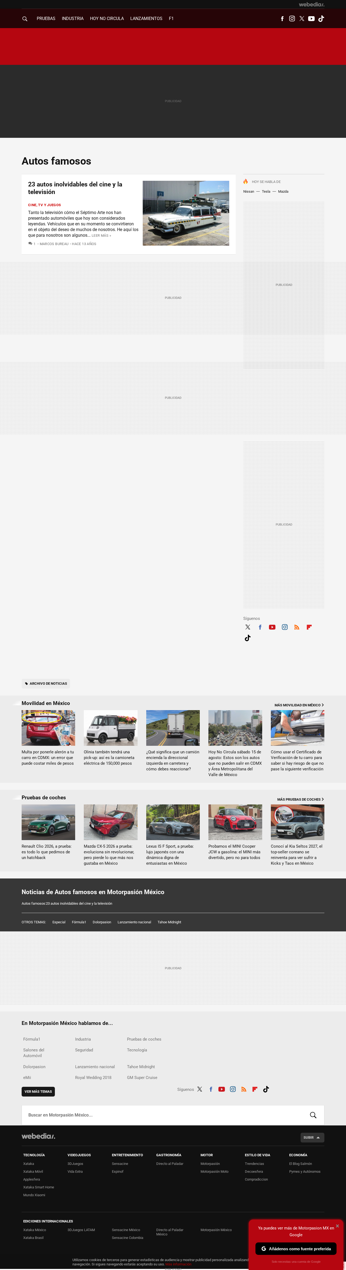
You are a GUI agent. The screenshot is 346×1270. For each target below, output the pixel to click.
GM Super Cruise (142, 1077)
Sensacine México (126, 1230)
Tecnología (137, 1050)
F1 (171, 18)
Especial (58, 922)
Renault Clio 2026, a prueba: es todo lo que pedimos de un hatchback (47, 852)
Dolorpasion (102, 922)
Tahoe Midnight (169, 922)
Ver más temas (38, 1091)
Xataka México (34, 1230)
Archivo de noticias (48, 683)
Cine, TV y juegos (44, 205)
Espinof (118, 1171)
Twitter (301, 18)
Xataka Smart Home (38, 1187)
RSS (296, 626)
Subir (309, 1137)
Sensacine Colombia (127, 1238)
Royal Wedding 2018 (93, 1077)
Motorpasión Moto (214, 1171)
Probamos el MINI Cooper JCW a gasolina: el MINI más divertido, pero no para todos (234, 852)
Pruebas (46, 18)
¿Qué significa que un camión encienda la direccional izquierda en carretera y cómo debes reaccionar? (172, 760)
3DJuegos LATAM (81, 1230)
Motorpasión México (216, 1230)
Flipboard (309, 626)
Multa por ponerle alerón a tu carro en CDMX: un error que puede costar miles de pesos (48, 758)
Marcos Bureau (54, 244)
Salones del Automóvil (33, 1053)
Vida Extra (75, 1171)
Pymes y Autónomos (305, 1171)
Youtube (311, 18)
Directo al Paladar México (169, 1232)
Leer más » (101, 235)
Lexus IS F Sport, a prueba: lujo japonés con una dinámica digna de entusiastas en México (170, 855)
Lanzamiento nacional (134, 922)
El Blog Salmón (300, 1164)
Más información (178, 1264)
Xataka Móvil (33, 1171)
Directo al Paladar (169, 1164)
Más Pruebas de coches (299, 799)
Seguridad (84, 1050)
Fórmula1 (79, 922)
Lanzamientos (146, 18)
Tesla (266, 191)
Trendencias (254, 1164)
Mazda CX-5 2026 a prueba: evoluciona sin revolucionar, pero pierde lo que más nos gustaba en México (109, 855)
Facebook (282, 18)
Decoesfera (254, 1171)
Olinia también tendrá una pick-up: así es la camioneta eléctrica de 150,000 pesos (109, 758)
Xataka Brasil (33, 1238)
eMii (27, 1077)
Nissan (248, 191)
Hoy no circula (107, 18)
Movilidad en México (46, 703)
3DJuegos (75, 1164)
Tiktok (321, 18)
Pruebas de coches (44, 797)
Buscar (313, 1115)
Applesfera (31, 1179)
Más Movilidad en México (298, 705)
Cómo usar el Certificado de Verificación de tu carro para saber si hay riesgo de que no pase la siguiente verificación (297, 760)
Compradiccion (256, 1179)
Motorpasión (210, 1164)
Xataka (28, 1164)
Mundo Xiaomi (34, 1195)
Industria (73, 18)
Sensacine (120, 1164)
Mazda (283, 191)
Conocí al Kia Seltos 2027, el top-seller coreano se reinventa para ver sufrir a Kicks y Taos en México (296, 855)
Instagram (292, 18)
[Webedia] (311, 4)
